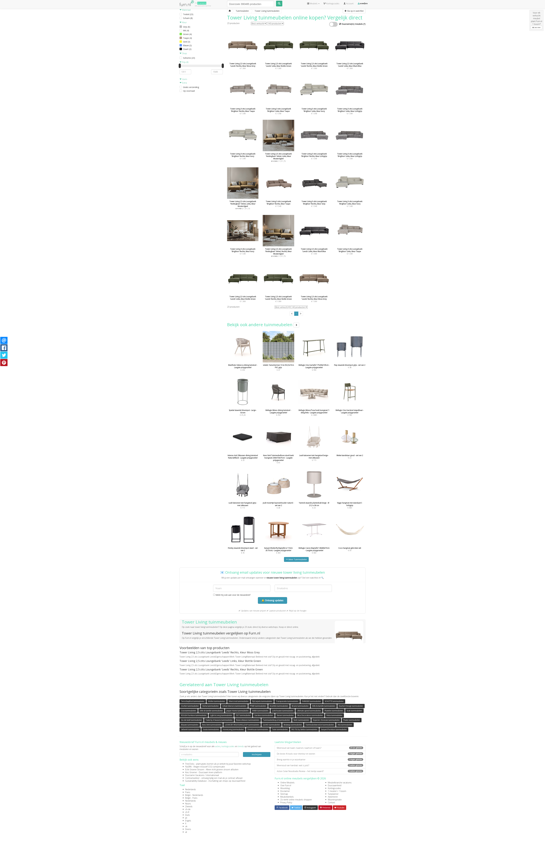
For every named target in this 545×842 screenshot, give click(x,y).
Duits (187, 815)
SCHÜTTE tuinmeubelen (334, 701)
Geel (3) (186, 41)
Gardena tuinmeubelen (263, 715)
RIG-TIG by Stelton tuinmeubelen (304, 729)
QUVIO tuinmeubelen (271, 725)
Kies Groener (191, 772)
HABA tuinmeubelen (260, 710)
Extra (184, 82)
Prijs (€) (185, 62)
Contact (331, 802)
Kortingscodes (334, 788)
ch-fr (187, 812)
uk (186, 826)
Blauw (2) (187, 45)
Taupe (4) (187, 38)
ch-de (187, 809)
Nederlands (190, 789)
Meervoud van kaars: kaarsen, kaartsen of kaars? (319, 748)
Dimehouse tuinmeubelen (258, 729)
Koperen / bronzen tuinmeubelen (326, 720)
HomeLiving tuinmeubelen (233, 729)
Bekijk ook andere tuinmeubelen (260, 324)
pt (186, 817)
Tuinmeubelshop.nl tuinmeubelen (276, 720)
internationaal (212, 775)
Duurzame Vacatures (194, 775)
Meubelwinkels (287, 796)
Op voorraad (189, 90)
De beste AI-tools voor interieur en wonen (319, 753)
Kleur (184, 22)
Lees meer (537, 27)
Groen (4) (187, 34)
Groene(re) (201, 3)
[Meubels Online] (229, 11)
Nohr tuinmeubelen (301, 720)
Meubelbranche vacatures (340, 782)
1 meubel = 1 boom (337, 791)
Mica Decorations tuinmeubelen (310, 715)
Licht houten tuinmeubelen (282, 710)
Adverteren (333, 796)
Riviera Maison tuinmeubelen (247, 720)
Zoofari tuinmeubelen (190, 706)
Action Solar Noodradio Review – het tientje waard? (319, 771)
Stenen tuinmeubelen (285, 715)
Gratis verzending (191, 87)
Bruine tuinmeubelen (300, 706)
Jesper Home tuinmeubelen (238, 710)
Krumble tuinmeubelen (279, 706)
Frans (187, 792)
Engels (188, 820)
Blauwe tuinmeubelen (189, 725)
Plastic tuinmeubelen (351, 720)
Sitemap (284, 794)
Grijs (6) (186, 26)
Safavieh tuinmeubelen (190, 729)
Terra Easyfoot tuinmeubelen (192, 701)
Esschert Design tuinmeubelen (351, 706)
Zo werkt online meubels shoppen (296, 799)
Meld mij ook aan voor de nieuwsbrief (232, 595)
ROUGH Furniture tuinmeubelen (194, 715)
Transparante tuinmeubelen (287, 701)
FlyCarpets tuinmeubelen (262, 701)
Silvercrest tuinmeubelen (239, 701)
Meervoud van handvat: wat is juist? (319, 765)
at (186, 832)
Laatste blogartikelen (288, 742)
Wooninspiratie (335, 799)
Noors (188, 803)
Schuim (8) (188, 18)
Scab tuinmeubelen (354, 710)
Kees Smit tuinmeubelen (211, 725)
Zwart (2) (187, 49)
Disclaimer (285, 791)
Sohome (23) (189, 58)
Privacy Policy (286, 802)
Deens (188, 829)
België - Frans (191, 798)
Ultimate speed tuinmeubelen (309, 710)
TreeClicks (189, 763)
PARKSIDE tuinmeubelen (311, 701)
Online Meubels (287, 782)
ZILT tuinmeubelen (243, 715)
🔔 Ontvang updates (272, 600)
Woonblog (285, 788)
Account (350, 3)
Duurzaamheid (334, 785)
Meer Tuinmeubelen (297, 559)
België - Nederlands (194, 795)
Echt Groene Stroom (194, 769)
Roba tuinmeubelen (334, 715)
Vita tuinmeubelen (345, 725)
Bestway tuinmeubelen (293, 725)
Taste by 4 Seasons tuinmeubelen (219, 720)
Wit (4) (186, 30)
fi (185, 823)
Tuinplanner (333, 794)
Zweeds (188, 806)
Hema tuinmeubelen (210, 706)
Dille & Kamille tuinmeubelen (323, 706)
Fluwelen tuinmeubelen (334, 710)
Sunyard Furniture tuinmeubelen (334, 729)
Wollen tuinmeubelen (216, 701)
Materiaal (186, 10)
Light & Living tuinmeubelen (221, 715)
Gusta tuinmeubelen (211, 729)
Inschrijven (257, 754)
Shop (184, 53)
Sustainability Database (196, 780)
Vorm (184, 79)
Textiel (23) (188, 14)
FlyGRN (188, 766)
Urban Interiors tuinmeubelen (234, 706)
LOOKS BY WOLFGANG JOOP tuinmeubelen (242, 725)
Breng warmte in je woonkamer (319, 759)
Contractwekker (192, 778)
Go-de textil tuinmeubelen (191, 720)
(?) (364, 24)
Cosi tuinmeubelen (188, 710)
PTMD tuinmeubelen (258, 706)
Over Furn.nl (285, 785)
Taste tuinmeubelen (280, 729)
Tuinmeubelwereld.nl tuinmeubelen (320, 725)
